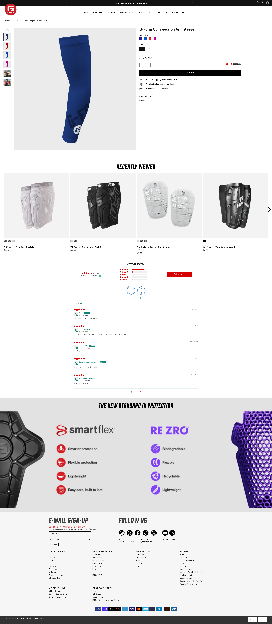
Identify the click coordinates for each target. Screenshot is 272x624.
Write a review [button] (179, 274)
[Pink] (155, 38)
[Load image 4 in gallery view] (7, 64)
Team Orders (97, 597)
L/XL (142, 49)
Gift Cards (96, 594)
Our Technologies (143, 557)
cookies (21, 619)
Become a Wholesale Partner (191, 572)
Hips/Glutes (97, 566)
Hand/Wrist (97, 563)
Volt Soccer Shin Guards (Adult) (219, 247)
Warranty (183, 557)
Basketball (53, 569)
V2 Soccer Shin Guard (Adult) (19, 247)
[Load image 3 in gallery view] (7, 55)
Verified (135, 298)
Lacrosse (16, 21)
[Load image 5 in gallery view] (7, 73)
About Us (140, 554)
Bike (50, 554)
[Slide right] (7, 88)
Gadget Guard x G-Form (59, 594)
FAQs (182, 563)
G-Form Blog (141, 563)
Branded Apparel (56, 575)
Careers (139, 566)
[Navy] (140, 38)
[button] (258, 2)
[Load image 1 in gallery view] (7, 37)
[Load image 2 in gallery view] (7, 46)
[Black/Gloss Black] (6, 241)
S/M (148, 49)
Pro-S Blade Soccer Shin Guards (153, 247)
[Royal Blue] (145, 38)
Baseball (52, 557)
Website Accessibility (188, 584)
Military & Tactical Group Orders (105, 600)
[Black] (204, 241)
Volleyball (53, 572)
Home (7, 21)
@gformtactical (146, 542)
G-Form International (57, 597)
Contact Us (184, 566)
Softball (52, 560)
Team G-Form (141, 560)
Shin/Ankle (96, 572)
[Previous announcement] (66, 3)
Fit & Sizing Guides (187, 560)
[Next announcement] (193, 3)
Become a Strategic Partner (191, 578)
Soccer (52, 563)
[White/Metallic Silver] (13, 241)
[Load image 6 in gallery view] (7, 82)
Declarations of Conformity (191, 581)
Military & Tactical (56, 578)
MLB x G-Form (55, 591)
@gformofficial (146, 539)
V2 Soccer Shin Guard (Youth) (85, 247)
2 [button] (134, 392)
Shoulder (96, 554)
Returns (183, 554)
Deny (262, 620)
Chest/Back (97, 557)
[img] (79, 310)
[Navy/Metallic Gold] (10, 241)
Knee (94, 569)
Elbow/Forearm (98, 560)
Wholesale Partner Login (190, 575)
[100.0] (130, 290)
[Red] (150, 38)
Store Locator (185, 569)
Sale (94, 591)
